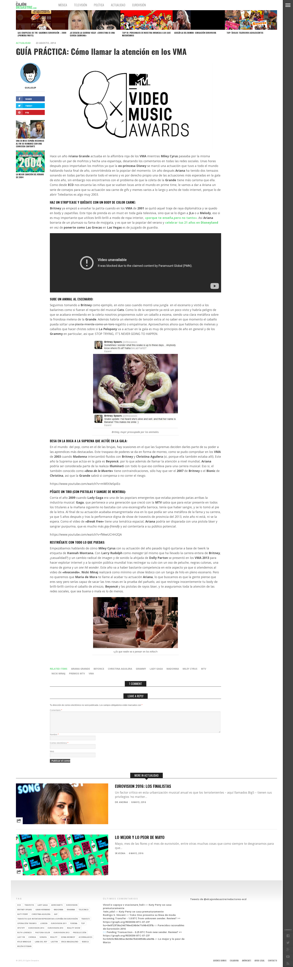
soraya (43, 937)
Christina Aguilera (120, 668)
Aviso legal (260, 960)
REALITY (53, 937)
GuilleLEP (30, 87)
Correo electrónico (59, 743)
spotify (21, 928)
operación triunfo (27, 923)
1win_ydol (109, 911)
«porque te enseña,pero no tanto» (171, 218)
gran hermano (42, 909)
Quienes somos (219, 960)
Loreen (43, 923)
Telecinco (84, 909)
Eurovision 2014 (36, 928)
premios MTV (77, 673)
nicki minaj (58, 673)
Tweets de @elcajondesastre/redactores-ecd (218, 899)
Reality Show (73, 928)
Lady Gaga (156, 668)
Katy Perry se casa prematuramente (141, 911)
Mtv (203, 668)
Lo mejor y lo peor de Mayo (139, 837)
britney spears (24, 909)
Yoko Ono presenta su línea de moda (153, 915)
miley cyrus (190, 668)
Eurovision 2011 (59, 923)
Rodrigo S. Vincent (114, 915)
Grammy (141, 668)
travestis (29, 905)
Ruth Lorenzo (24, 932)
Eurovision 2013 (55, 928)
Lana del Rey (41, 942)
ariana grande (80, 668)
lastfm (54, 942)
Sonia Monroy (68, 937)
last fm (21, 937)
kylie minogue (24, 942)
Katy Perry (22, 914)
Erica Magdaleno (69, 942)
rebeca (85, 942)
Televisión (80, 5)
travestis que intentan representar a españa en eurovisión (47, 919)
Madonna (173, 668)
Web (52, 751)
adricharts (57, 905)
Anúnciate (246, 960)
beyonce (99, 668)
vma (91, 673)
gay (55, 914)
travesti (85, 919)
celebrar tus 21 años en (191, 222)
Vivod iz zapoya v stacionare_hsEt (124, 904)
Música (62, 5)
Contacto (272, 960)
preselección (79, 932)
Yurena (73, 923)
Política (99, 5)
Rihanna (71, 909)
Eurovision (71, 905)
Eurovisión (139, 5)
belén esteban (24, 946)
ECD (19, 905)
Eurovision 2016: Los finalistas (143, 786)
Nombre (54, 734)
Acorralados (85, 937)
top (83, 923)
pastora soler (42, 932)
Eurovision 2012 (61, 932)
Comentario (56, 710)
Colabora (234, 960)
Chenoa (32, 937)
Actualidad (118, 5)
